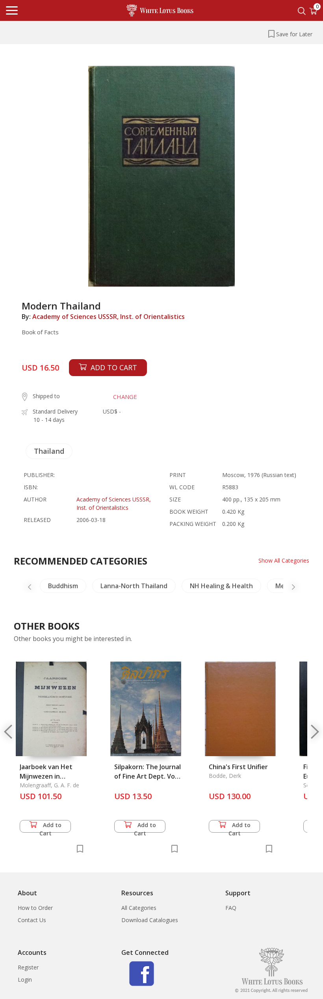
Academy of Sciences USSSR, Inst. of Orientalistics (108, 316)
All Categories (138, 907)
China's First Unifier (238, 766)
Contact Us (32, 920)
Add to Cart (50, 827)
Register (28, 967)
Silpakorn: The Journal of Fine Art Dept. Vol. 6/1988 (147, 776)
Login (25, 979)
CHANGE (125, 397)
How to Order (35, 907)
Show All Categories (283, 560)
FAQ (230, 907)
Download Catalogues (149, 920)
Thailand (49, 451)
